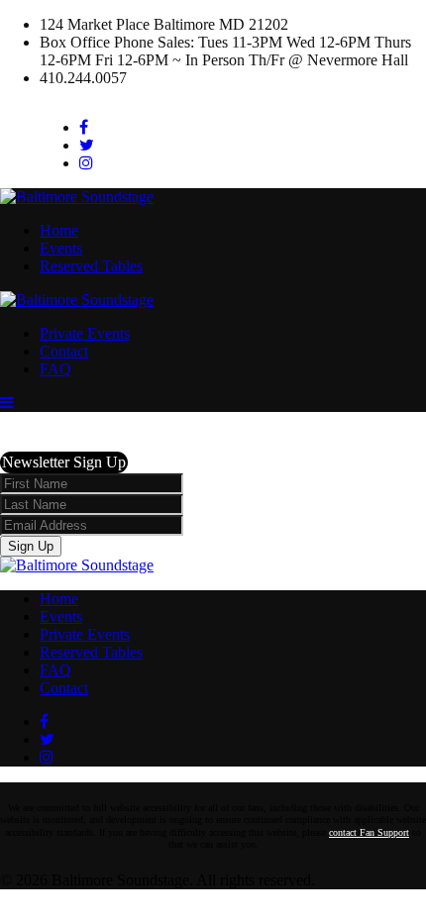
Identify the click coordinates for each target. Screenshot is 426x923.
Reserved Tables (91, 265)
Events (61, 248)
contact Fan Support (369, 832)
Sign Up (30, 546)
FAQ (55, 368)
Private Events (85, 333)
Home (59, 230)
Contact (64, 351)
